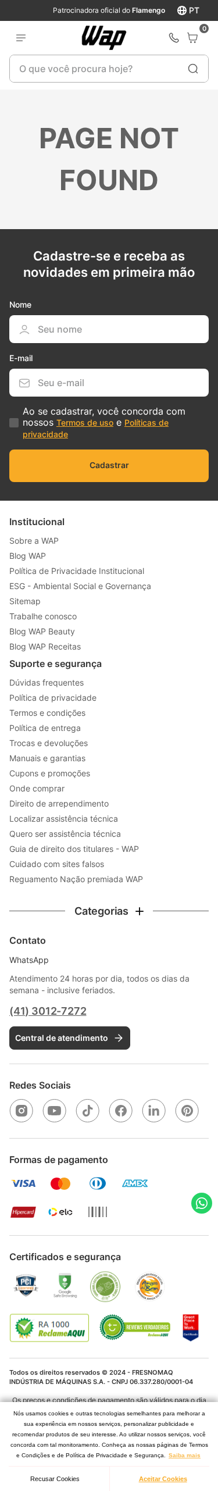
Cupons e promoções (49, 773)
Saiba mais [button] (185, 1455)
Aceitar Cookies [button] (163, 1478)
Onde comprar (37, 788)
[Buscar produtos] (193, 68)
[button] (109, 911)
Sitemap (25, 601)
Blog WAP (27, 556)
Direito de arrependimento (59, 803)
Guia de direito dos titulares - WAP (74, 849)
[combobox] (108, 69)
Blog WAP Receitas (45, 646)
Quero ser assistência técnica (65, 834)
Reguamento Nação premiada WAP (76, 879)
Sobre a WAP (34, 540)
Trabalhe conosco (43, 616)
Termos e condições (47, 713)
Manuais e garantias (47, 758)
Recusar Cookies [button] (55, 1478)
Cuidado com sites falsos (56, 864)
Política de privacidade (53, 697)
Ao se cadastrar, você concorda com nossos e (104, 422)
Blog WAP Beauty (42, 631)
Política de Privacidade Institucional (76, 571)
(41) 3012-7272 (47, 1011)
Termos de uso (84, 422)
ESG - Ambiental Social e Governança (80, 586)
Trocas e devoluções (48, 743)
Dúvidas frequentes (46, 682)
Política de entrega (45, 728)
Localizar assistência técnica (63, 818)
